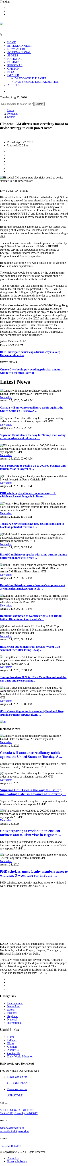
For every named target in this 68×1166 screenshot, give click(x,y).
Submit (39, 104)
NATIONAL (14, 58)
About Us (12, 1049)
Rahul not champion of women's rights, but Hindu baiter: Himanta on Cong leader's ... (31, 617)
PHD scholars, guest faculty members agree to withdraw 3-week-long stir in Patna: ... (28, 495)
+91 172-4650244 (10, 1145)
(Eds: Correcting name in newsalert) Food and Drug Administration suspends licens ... (32, 713)
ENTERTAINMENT (19, 45)
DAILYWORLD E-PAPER (31, 78)
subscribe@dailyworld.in (14, 1131)
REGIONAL (14, 65)
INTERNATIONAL (19, 52)
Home (10, 110)
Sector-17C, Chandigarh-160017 (19, 1113)
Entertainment (15, 1003)
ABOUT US (14, 85)
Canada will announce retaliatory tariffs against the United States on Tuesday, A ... (31, 409)
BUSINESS (14, 62)
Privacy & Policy (17, 1161)
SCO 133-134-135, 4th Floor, (17, 1110)
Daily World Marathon (20, 1056)
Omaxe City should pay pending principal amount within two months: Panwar (30, 371)
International (14, 1022)
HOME (11, 42)
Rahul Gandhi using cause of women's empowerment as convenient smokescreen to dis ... (32, 587)
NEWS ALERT (16, 48)
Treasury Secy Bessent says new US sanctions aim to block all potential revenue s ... (32, 525)
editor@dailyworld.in (12, 1127)
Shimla (11, 116)
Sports (11, 1009)
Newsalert (6, 397)
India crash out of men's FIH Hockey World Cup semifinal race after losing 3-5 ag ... (30, 648)
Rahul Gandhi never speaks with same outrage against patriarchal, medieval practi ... (33, 556)
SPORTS (12, 55)
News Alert (13, 1006)
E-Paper (12, 1040)
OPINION (13, 68)
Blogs (10, 1043)
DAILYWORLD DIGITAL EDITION (37, 81)
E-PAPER (13, 75)
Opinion (12, 1046)
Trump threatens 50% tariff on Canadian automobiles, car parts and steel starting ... (33, 679)
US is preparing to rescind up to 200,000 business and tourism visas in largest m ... (33, 467)
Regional (12, 113)
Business (12, 1012)
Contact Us (13, 1053)
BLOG (11, 71)
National (12, 1019)
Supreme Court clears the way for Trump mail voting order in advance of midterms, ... (32, 436)
